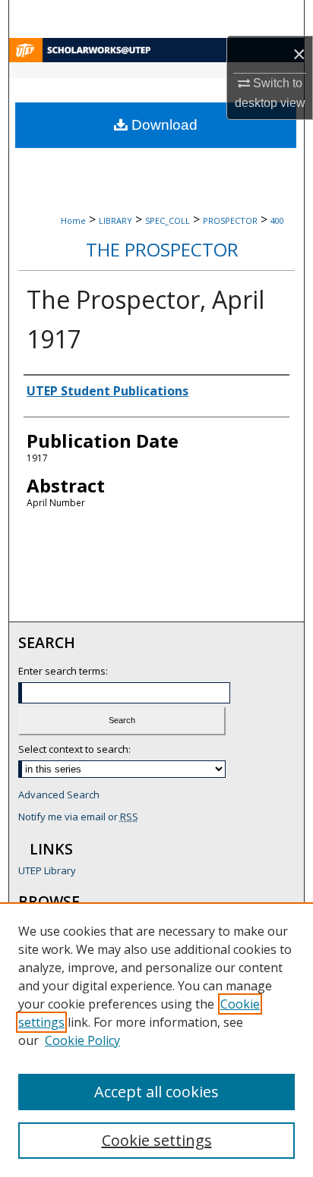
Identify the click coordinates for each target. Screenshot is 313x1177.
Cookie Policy (82, 1040)
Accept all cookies (156, 1091)
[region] (156, 1039)
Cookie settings (157, 1140)
